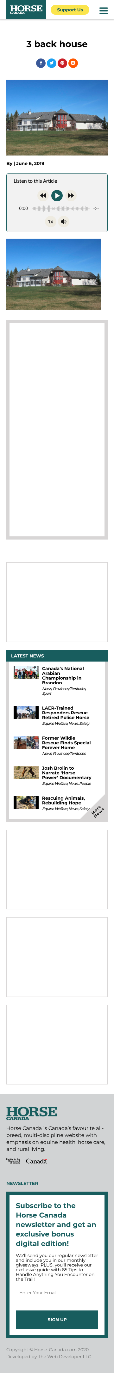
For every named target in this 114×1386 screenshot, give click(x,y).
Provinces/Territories (69, 689)
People (85, 783)
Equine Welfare (54, 723)
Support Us (70, 10)
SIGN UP (57, 1319)
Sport (46, 693)
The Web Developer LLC (64, 1356)
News (47, 689)
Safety (84, 723)
